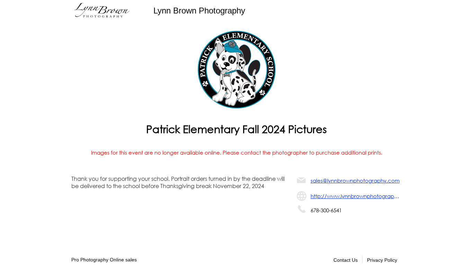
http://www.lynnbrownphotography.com (356, 196)
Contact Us (345, 260)
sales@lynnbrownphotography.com (355, 180)
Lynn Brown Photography (199, 10)
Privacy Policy (382, 260)
